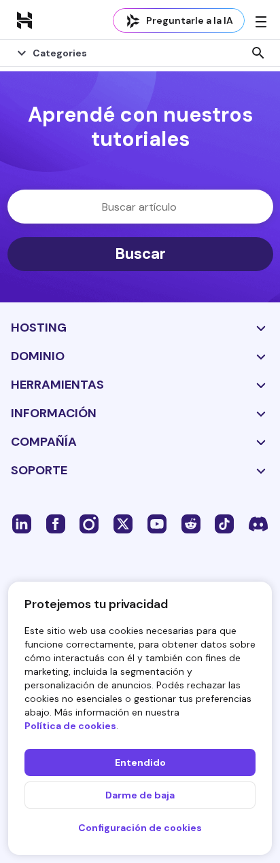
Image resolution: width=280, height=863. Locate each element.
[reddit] (191, 523)
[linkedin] (22, 523)
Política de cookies (70, 726)
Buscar (140, 254)
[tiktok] (224, 523)
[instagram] (89, 523)
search (258, 53)
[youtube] (157, 523)
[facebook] (56, 523)
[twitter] (123, 523)
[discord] (258, 523)
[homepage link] (24, 19)
